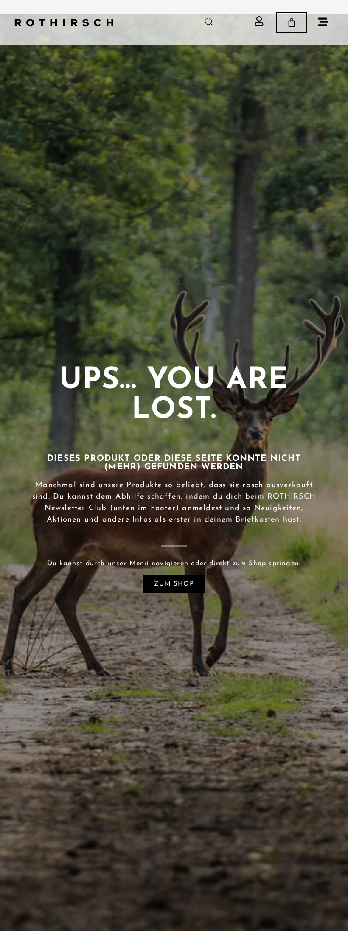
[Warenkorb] (291, 22)
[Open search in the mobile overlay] (209, 22)
